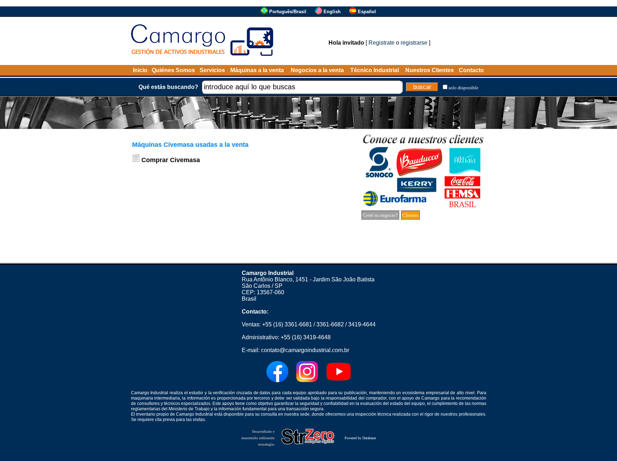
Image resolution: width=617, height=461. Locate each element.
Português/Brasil (287, 11)
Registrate (381, 43)
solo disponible (463, 87)
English (332, 11)
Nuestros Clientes (429, 70)
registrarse (414, 43)
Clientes (410, 215)
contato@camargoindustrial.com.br (305, 350)
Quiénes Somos (173, 70)
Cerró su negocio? (380, 215)
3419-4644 (362, 324)
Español (367, 11)
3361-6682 (330, 324)
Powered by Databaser (360, 438)
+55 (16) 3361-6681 (287, 324)
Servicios (212, 70)
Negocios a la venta (317, 70)
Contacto (471, 70)
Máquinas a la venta (257, 70)
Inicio (140, 70)
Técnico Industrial (374, 70)
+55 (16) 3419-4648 (306, 337)
